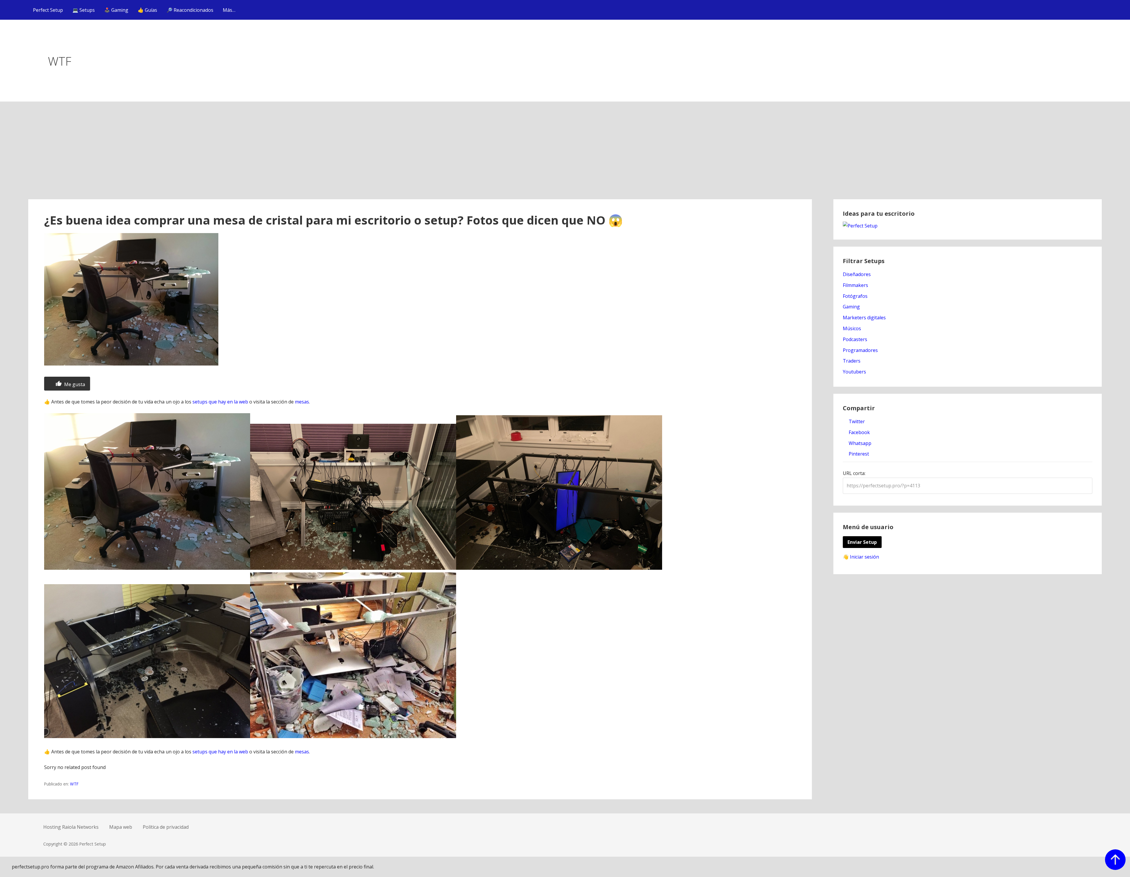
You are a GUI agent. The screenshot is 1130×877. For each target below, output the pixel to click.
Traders (851, 361)
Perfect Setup (48, 10)
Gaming (851, 306)
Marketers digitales (864, 317)
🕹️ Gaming (116, 10)
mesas (302, 401)
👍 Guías (147, 10)
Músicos (852, 328)
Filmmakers (855, 285)
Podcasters (855, 339)
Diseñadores (857, 274)
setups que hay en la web (220, 401)
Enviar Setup (862, 542)
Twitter (856, 421)
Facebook (859, 432)
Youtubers (854, 371)
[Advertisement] (565, 155)
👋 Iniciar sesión (861, 557)
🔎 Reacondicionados (190, 10)
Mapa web (120, 827)
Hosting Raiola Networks (71, 827)
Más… (229, 10)
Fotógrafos (855, 296)
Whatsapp (859, 443)
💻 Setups (83, 10)
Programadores (860, 350)
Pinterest (858, 454)
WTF (74, 784)
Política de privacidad (166, 827)
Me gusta (74, 384)
